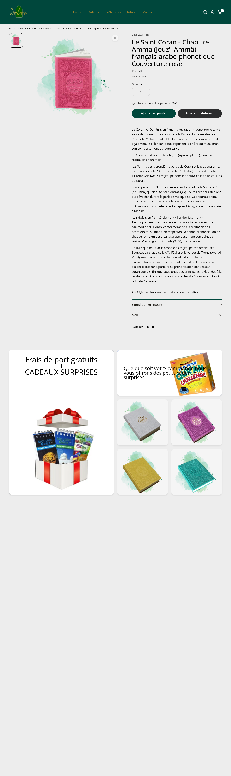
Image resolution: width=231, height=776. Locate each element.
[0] (219, 12)
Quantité (137, 84)
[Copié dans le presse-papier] (153, 327)
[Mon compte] (212, 12)
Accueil (12, 28)
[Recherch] (205, 12)
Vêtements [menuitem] (114, 12)
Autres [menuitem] (131, 12)
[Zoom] (115, 38)
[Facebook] (148, 327)
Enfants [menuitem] (94, 12)
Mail (135, 315)
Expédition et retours (147, 304)
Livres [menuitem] (77, 12)
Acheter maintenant (200, 113)
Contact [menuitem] (148, 12)
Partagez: (138, 327)
